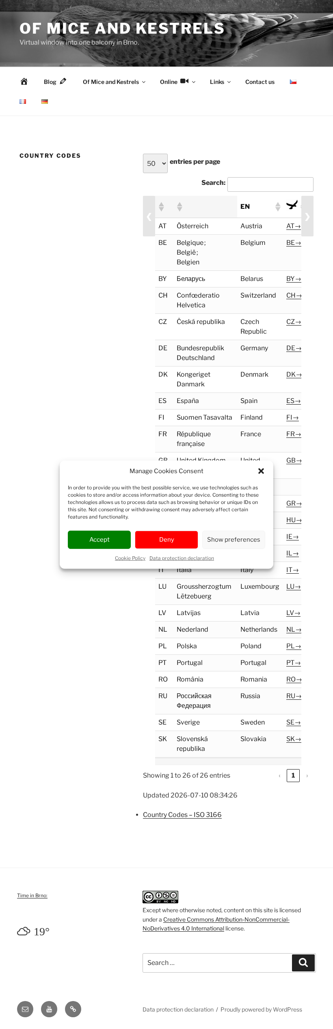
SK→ (293, 739)
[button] (261, 471)
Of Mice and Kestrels (111, 81)
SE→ (293, 722)
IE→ (292, 536)
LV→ (293, 613)
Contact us (260, 81)
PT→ (293, 663)
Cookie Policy (130, 558)
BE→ (293, 243)
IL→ (292, 553)
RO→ (294, 679)
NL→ (294, 629)
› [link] (307, 775)
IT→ (292, 570)
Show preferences (233, 539)
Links (217, 81)
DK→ (294, 374)
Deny (166, 539)
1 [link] (293, 775)
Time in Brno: (32, 895)
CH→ (294, 295)
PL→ (293, 646)
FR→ (293, 434)
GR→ (294, 503)
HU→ (294, 520)
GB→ (294, 460)
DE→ (294, 348)
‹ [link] (280, 775)
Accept (99, 539)
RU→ (294, 696)
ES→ (293, 401)
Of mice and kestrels (122, 28)
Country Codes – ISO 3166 (182, 815)
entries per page (195, 161)
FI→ (292, 417)
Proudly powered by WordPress (261, 1009)
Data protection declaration (181, 558)
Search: (213, 183)
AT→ (293, 226)
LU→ (293, 586)
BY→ (293, 279)
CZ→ (293, 322)
